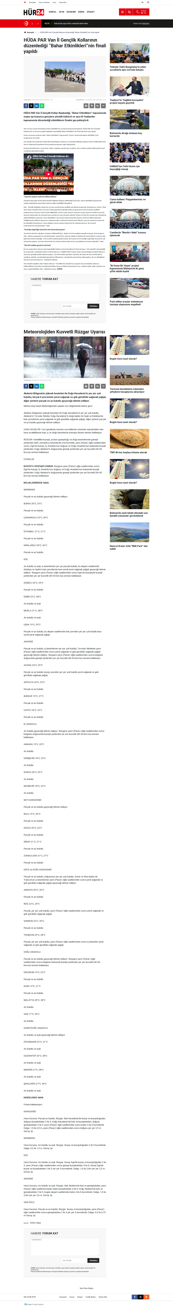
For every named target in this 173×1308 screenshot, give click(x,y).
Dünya (81, 12)
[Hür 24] (34, 12)
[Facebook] (26, 105)
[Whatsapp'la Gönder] (42, 105)
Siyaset (91, 12)
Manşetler (32, 2)
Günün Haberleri (44, 2)
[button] (91, 105)
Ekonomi (71, 12)
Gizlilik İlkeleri (91, 1297)
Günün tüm (141, 23)
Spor (61, 12)
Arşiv (54, 2)
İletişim (80, 1297)
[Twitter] (31, 105)
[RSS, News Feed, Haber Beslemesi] (146, 1297)
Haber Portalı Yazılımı (36, 1304)
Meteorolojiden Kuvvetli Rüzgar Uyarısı (70, 23)
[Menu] (122, 12)
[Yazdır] (86, 105)
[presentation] (32, 23)
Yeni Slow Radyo (86, 1288)
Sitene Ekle (62, 2)
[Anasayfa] (25, 2)
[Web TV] (142, 2)
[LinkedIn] (36, 105)
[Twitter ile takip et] (140, 1297)
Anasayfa (30, 32)
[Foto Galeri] (148, 2)
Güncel (53, 12)
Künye (72, 1297)
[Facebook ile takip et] (135, 1297)
